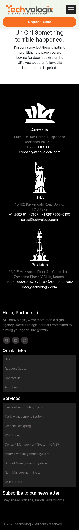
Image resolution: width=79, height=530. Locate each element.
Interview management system (27, 454)
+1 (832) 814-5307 (24, 214)
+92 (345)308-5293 (22, 282)
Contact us (12, 378)
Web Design (13, 435)
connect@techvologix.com (39, 152)
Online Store (13, 482)
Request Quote (39, 22)
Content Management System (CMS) (32, 444)
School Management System (26, 463)
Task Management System (24, 416)
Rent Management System (24, 472)
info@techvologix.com (39, 287)
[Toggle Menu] (71, 9)
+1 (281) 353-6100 (55, 214)
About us (11, 387)
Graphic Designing (18, 426)
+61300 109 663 (39, 147)
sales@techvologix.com (39, 219)
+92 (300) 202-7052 (57, 282)
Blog (8, 359)
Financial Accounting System (25, 407)
